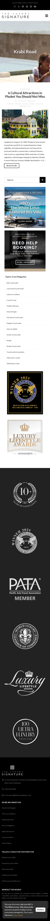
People (9, 340)
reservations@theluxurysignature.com (17, 795)
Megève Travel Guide (14, 323)
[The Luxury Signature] (14, 15)
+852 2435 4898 (10, 789)
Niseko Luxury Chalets (9, 875)
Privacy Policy (6, 843)
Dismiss (40, 909)
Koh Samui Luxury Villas (10, 863)
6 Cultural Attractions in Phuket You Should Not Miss (25, 94)
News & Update (12, 329)
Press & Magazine (8, 826)
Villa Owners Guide (13, 358)
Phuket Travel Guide (17, 104)
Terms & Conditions (9, 814)
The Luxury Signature (26, 101)
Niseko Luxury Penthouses (11, 881)
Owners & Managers (9, 808)
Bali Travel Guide (12, 283)
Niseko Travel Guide (14, 335)
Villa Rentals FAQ (8, 820)
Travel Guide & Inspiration (15, 352)
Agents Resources (8, 831)
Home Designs (12, 312)
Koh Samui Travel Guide (15, 317)
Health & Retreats (13, 306)
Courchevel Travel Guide (15, 289)
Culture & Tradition (13, 294)
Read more (11, 166)
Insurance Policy (7, 837)
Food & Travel (11, 300)
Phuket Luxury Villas (9, 857)
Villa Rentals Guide (13, 364)
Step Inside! (18, 915)
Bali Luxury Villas (7, 869)
